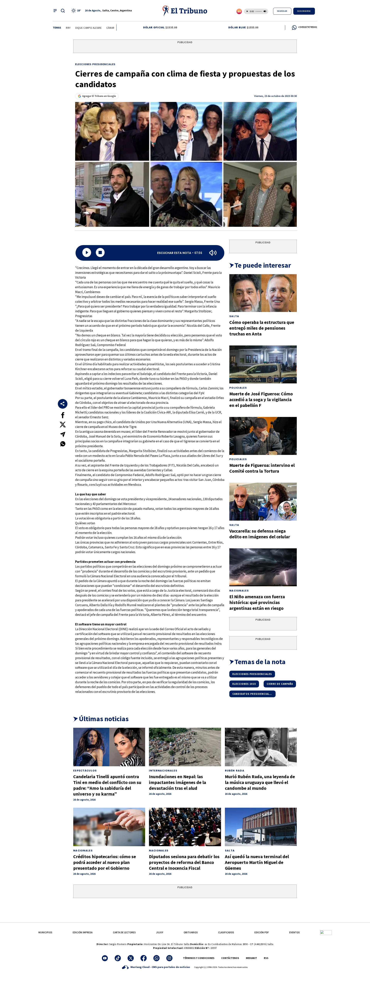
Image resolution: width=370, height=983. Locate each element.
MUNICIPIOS (45, 932)
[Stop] (100, 253)
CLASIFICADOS (226, 932)
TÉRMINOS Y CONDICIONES (198, 958)
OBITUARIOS (191, 932)
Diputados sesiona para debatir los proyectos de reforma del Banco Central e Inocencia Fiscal (184, 862)
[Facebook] (143, 958)
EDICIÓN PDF (261, 932)
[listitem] (76, 10)
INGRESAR (282, 11)
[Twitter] (131, 958)
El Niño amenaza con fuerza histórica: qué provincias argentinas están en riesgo (257, 602)
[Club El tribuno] (326, 932)
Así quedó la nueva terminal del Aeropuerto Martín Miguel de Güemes (257, 862)
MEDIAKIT (251, 958)
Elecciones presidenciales (95, 64)
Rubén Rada (234, 770)
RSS (266, 958)
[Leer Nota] (86, 253)
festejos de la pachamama (77, 27)
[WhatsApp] (156, 958)
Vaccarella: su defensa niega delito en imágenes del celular (259, 534)
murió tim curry (109, 27)
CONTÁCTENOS (230, 958)
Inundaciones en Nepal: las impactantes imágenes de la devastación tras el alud (177, 782)
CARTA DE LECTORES (124, 932)
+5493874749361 (307, 27)
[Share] (62, 404)
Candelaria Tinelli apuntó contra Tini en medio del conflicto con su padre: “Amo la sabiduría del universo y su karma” (107, 785)
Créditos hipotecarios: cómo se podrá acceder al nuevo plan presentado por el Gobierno (104, 862)
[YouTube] (105, 958)
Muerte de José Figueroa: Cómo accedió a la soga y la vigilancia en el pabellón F (261, 399)
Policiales (238, 388)
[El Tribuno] (185, 10)
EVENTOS (294, 932)
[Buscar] (63, 10)
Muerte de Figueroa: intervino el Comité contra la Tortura (262, 468)
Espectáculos (85, 770)
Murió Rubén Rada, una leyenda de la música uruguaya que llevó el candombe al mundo (260, 782)
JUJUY (159, 932)
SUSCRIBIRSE (304, 11)
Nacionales (239, 590)
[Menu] (55, 10)
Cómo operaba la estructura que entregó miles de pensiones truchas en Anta (261, 328)
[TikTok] (118, 958)
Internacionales (163, 770)
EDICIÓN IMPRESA (82, 932)
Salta (234, 316)
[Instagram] (169, 958)
